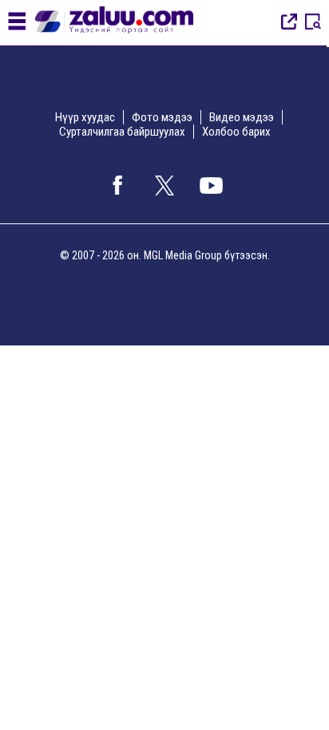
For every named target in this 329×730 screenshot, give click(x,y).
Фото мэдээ (162, 117)
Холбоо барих (236, 131)
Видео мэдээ (241, 117)
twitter (164, 185)
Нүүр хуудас (85, 117)
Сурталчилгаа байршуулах (122, 131)
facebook (117, 185)
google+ (211, 185)
